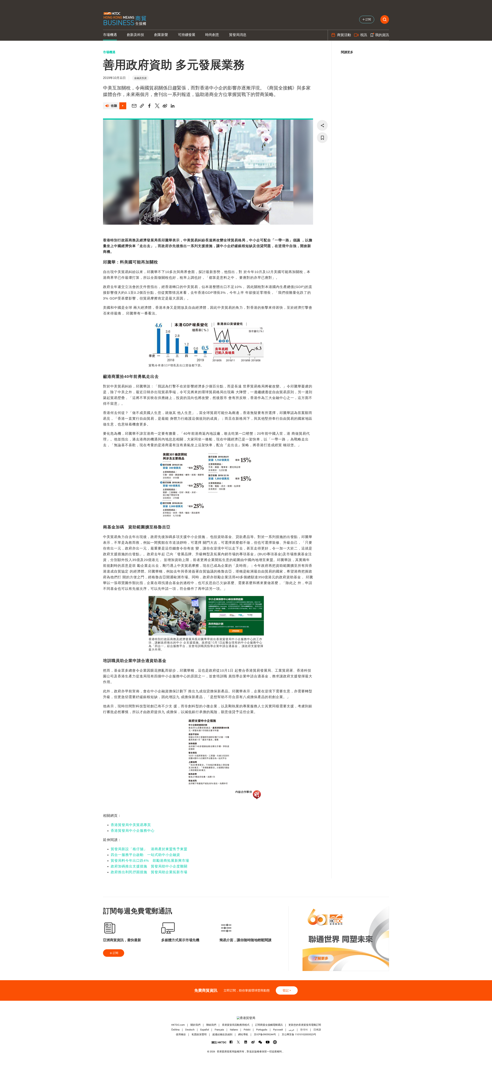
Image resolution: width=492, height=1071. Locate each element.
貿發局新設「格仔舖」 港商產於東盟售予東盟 (149, 849)
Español (204, 1029)
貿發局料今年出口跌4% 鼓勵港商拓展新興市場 (150, 860)
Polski (247, 1029)
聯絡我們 (211, 1024)
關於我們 (195, 1024)
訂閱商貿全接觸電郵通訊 (269, 1024)
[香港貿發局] (246, 1018)
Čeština (175, 1029)
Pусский (278, 1029)
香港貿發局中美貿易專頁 (131, 825)
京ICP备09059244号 (265, 1034)
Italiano (234, 1029)
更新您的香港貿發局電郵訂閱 (304, 1024)
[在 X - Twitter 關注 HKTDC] (238, 1042)
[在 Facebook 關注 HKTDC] (231, 1042)
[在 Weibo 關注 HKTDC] (253, 1042)
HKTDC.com (178, 1024)
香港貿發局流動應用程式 (235, 1024)
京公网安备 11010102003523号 (299, 1034)
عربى (291, 1029)
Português (261, 1029)
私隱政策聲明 (199, 1034)
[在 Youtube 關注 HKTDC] (267, 1042)
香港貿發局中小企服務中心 (133, 831)
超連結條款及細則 (222, 1034)
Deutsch (189, 1029)
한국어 (304, 1029)
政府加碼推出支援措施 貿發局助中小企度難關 (149, 866)
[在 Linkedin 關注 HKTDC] (246, 1042)
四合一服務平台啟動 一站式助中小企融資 (145, 855)
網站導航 (243, 1034)
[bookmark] (322, 137)
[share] (322, 125)
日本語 (317, 1029)
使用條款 (181, 1034)
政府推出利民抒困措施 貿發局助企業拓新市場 (149, 872)
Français (219, 1029)
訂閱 (115, 952)
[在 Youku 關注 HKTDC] (275, 1042)
